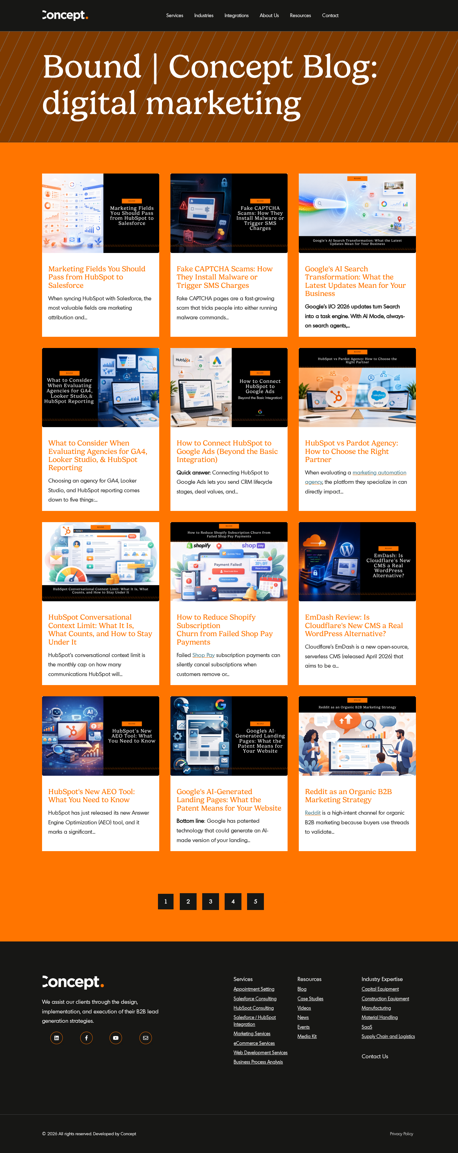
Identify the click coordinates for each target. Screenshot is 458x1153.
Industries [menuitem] (203, 15)
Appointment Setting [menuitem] (254, 989)
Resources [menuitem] (300, 15)
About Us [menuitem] (269, 15)
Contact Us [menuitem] (375, 1056)
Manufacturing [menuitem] (376, 1008)
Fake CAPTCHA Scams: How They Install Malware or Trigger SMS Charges (225, 277)
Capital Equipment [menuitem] (380, 989)
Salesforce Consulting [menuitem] (255, 999)
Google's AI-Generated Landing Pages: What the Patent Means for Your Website (229, 799)
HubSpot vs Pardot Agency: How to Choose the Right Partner (351, 451)
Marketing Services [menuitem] (252, 1033)
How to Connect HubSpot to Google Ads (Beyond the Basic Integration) (227, 451)
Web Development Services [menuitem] (261, 1052)
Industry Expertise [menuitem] (382, 979)
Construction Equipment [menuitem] (385, 999)
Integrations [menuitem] (237, 15)
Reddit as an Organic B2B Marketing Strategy (348, 795)
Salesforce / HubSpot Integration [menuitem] (255, 1020)
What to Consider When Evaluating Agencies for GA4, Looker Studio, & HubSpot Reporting (97, 455)
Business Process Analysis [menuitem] (258, 1062)
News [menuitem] (303, 1017)
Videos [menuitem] (304, 1008)
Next (285, 901)
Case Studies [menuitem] (310, 999)
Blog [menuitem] (302, 989)
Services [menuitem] (174, 15)
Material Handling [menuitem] (380, 1017)
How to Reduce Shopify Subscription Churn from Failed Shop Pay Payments (225, 629)
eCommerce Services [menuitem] (254, 1043)
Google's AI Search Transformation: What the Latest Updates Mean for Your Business (355, 281)
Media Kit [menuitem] (307, 1036)
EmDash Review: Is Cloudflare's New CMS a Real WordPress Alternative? (354, 625)
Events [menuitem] (304, 1027)
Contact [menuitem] (330, 15)
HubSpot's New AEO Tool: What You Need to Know (91, 795)
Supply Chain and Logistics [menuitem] (388, 1036)
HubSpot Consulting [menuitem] (254, 1008)
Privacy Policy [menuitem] (401, 1134)
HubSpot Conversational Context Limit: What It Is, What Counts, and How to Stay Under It (100, 629)
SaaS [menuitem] (367, 1027)
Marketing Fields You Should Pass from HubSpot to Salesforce (97, 277)
